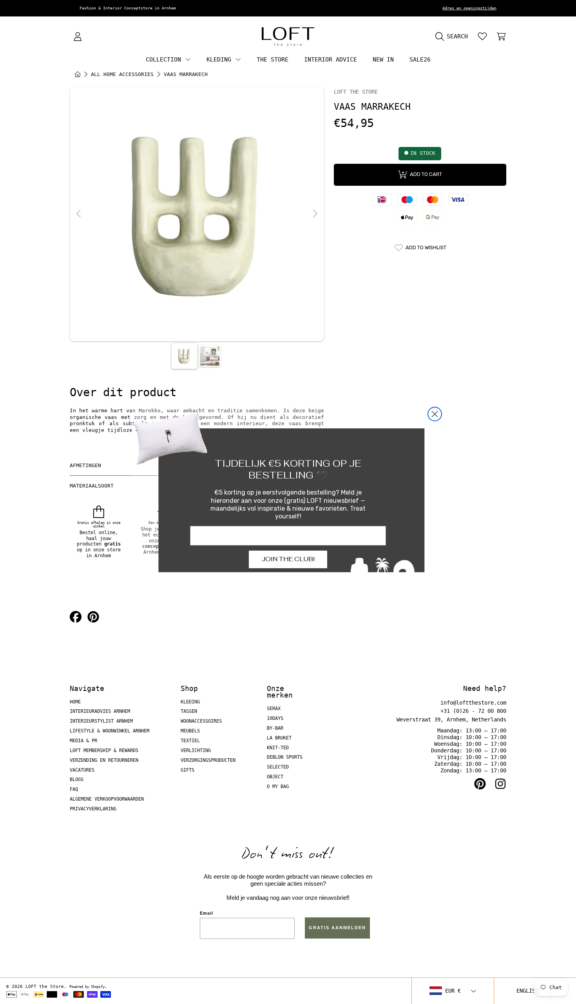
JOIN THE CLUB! (288, 559)
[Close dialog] (435, 414)
